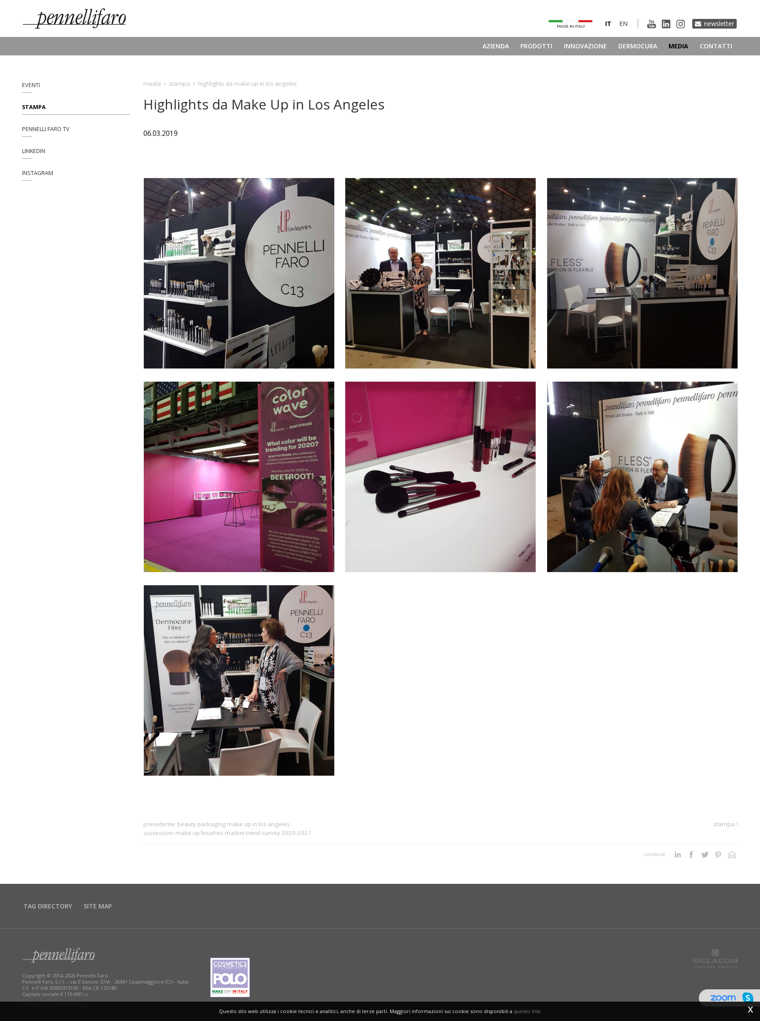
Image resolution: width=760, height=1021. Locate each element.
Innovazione (585, 46)
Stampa (34, 107)
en (623, 23)
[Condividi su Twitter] (705, 854)
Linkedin (33, 151)
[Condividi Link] (732, 854)
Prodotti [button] (536, 46)
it (608, 23)
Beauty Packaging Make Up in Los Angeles (233, 824)
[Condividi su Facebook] (691, 854)
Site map (98, 906)
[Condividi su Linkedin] (677, 854)
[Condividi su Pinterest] (718, 854)
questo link (527, 1011)
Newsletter (719, 23)
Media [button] (678, 46)
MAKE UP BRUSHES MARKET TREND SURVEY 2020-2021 (243, 833)
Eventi (31, 85)
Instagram (37, 173)
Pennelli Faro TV (45, 129)
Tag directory (47, 906)
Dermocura (637, 46)
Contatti (716, 46)
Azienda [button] (495, 46)
